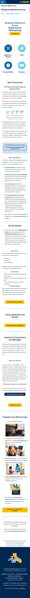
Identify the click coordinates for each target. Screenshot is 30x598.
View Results (15, 34)
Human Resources (8, 5)
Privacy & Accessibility (22, 574)
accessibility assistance (17, 545)
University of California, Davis (11, 569)
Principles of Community (14, 576)
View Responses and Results (15, 325)
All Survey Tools (15, 405)
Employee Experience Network (14, 394)
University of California (12, 578)
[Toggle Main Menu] (2, 2)
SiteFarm (22, 588)
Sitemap (21, 578)
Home (2, 13)
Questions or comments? (7, 574)
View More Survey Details (14, 302)
